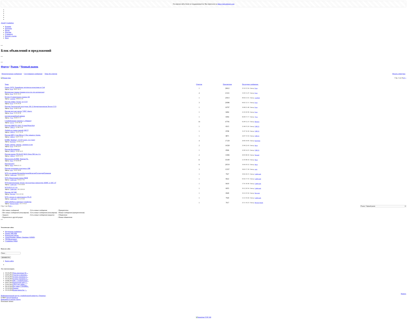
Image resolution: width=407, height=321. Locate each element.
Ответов (199, 84)
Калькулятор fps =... (20, 290)
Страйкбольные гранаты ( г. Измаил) (18, 121)
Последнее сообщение (250, 84)
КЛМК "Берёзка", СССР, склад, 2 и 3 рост (20, 140)
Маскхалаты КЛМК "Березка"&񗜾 (17, 159)
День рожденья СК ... (20, 273)
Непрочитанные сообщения (12, 74)
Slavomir (12, 194)
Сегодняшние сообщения (33, 74)
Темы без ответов (51, 74)
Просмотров (227, 84)
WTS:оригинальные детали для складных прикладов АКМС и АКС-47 (30, 183)
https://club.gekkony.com (226, 4)
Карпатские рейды (12, 235)
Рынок (15, 66)
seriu (11, 170)
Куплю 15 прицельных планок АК (17, 97)
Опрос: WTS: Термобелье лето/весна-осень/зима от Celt (25, 87)
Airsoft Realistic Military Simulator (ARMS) (20, 237)
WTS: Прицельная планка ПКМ (16, 178)
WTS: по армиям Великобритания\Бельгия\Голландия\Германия (28, 173)
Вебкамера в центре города (11, 299)
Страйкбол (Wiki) (11, 241)
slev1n (12, 122)
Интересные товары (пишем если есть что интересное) (24, 92)
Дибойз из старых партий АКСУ (17, 130)
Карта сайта (9, 261)
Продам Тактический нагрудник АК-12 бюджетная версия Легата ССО (30, 106)
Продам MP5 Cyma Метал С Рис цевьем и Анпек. (23, 135)
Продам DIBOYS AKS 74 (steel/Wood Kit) (20, 125)
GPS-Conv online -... (20, 284)
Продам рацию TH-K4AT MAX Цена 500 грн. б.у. (23, 154)
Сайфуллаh (13, 175)
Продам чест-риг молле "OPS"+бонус (18, 111)
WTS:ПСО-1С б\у (11, 187)
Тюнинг (16, 288)
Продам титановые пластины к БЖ (17, 168)
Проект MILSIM (11, 233)
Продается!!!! (9, 164)
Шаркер (257, 121)
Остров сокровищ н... (20, 277)
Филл (256, 145)
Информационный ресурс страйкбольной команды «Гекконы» (23, 296)
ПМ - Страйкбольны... (21, 280)
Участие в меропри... (20, 275)
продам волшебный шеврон (15, 116)
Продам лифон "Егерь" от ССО (16, 102)
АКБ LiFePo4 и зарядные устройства (18, 202)
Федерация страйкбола (13, 231)
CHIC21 (12, 127)
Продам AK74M (11, 192)
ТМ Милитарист (11, 239)
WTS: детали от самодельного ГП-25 (18, 197)
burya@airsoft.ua (12, 297)
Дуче (11, 118)
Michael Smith (14, 203)
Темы (7, 84)
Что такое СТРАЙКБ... (21, 286)
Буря (11, 89)
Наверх (403, 294)
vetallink (12, 99)
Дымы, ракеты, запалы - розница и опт (19, 145)
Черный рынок (29, 66)
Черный (257, 155)
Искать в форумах (398, 74)
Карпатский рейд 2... (20, 282)
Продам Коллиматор (12, 149)
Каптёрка (13, 141)
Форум (5, 66)
